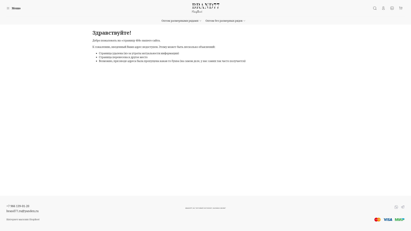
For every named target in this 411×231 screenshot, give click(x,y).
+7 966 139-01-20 (17, 206)
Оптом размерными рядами (180, 20)
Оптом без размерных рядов (224, 20)
